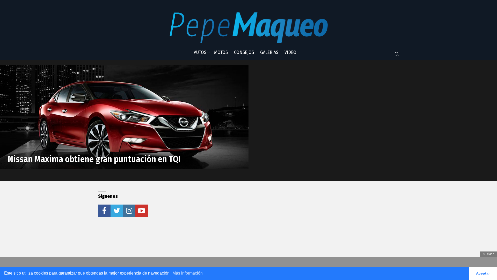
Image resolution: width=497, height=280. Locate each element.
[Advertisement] (239, 224)
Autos (200, 52)
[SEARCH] (397, 54)
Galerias (269, 52)
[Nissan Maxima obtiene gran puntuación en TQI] (124, 117)
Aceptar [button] (483, 273)
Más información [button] (187, 273)
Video (290, 52)
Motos (221, 52)
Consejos (244, 52)
